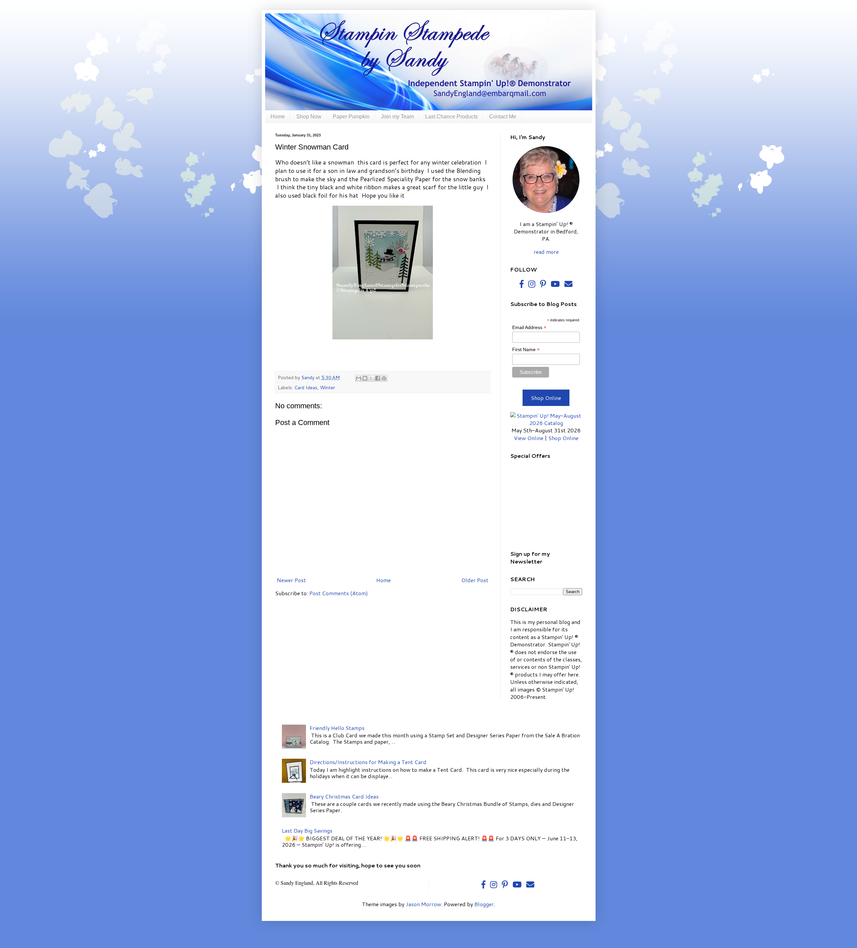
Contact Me (502, 116)
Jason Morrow (423, 904)
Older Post (474, 580)
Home (277, 116)
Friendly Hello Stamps (337, 728)
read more (546, 251)
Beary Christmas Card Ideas (344, 796)
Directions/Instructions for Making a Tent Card (368, 762)
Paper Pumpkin (351, 116)
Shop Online (546, 398)
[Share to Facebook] (377, 378)
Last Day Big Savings (307, 830)
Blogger (484, 904)
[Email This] (358, 378)
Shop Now (308, 116)
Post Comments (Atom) (338, 593)
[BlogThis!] (365, 378)
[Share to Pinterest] (384, 378)
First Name (526, 349)
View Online (528, 438)
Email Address (529, 327)
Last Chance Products (451, 116)
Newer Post (291, 580)
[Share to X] (371, 378)
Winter (327, 387)
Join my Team (397, 116)
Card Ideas (305, 387)
